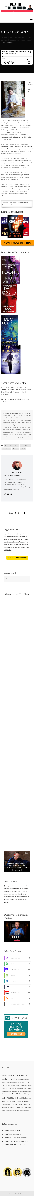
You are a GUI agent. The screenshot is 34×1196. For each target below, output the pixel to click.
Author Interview (25, 445)
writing (3, 1113)
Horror (7, 1088)
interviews (17, 1088)
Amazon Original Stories (11, 445)
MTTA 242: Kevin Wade (12, 1130)
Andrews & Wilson (6, 1075)
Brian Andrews (11, 1082)
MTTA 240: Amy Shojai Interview (16, 1137)
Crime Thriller (10, 1085)
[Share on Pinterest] (21, 512)
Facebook (5, 205)
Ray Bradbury (20, 390)
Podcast (22, 41)
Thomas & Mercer (25, 1101)
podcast (23, 448)
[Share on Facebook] (15, 512)
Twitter (13, 205)
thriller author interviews (13, 1107)
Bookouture (5, 1082)
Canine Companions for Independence (15, 399)
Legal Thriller (14, 1091)
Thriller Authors (23, 1107)
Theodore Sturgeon (23, 387)
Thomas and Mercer (7, 1104)
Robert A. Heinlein (7, 390)
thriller (14, 1104)
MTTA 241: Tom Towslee (13, 1134)
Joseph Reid (9, 1091)
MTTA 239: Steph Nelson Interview (16, 1141)
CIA (16, 1082)
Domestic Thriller (23, 1085)
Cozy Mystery (20, 1082)
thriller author (20, 1104)
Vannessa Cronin (19, 1110)
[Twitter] (18, 512)
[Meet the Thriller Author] (17, 7)
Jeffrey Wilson (27, 1088)
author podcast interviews (24, 1079)
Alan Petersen (19, 37)
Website (25, 202)
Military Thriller (16, 1094)
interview (11, 1088)
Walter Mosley (26, 1110)
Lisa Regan (25, 1091)
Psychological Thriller (20, 1098)
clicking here (8, 550)
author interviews (10, 1078)
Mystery (26, 1094)
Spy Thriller (12, 1101)
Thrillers (13, 1110)
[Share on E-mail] (24, 512)
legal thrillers (20, 1091)
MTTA (22, 1094)
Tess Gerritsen (18, 1101)
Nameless (10, 149)
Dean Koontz (6, 448)
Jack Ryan (21, 1088)
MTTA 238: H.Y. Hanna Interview (15, 1145)
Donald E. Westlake (13, 392)
